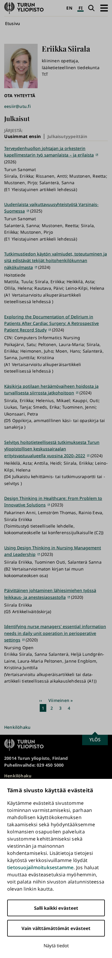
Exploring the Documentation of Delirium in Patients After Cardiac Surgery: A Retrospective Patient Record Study (51, 323)
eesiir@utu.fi (17, 106)
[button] (104, 8)
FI (80, 8)
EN (69, 8)
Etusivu (12, 23)
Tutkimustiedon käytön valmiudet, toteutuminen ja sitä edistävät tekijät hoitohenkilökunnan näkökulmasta (55, 260)
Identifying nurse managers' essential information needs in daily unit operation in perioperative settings (55, 633)
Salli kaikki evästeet (56, 908)
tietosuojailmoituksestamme (40, 867)
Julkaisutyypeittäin (67, 136)
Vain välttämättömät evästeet (56, 928)
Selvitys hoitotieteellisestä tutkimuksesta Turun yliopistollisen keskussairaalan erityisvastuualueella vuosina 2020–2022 (51, 448)
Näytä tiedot (56, 945)
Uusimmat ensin (22, 136)
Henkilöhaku (17, 727)
